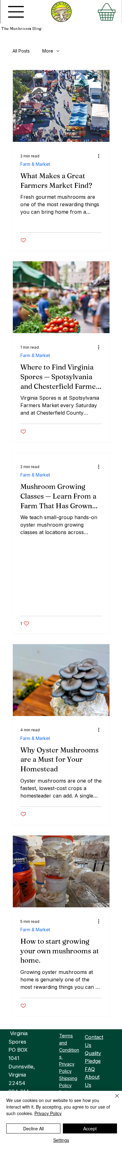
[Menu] (16, 12)
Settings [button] (61, 1140)
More (47, 50)
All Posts (21, 50)
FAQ (90, 1069)
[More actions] (101, 156)
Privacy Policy (48, 1113)
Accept (90, 1128)
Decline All (33, 1128)
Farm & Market (35, 164)
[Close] (113, 1099)
